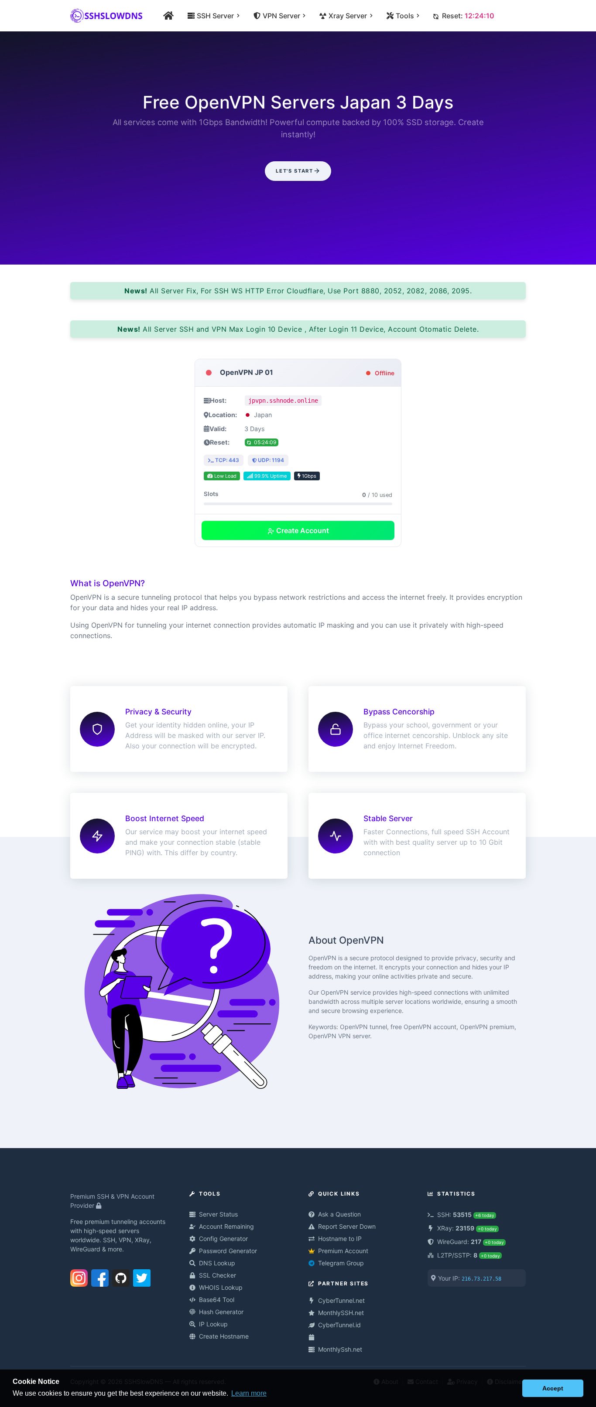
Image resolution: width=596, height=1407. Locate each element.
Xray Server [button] (347, 15)
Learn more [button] (249, 1393)
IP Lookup (213, 1324)
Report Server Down (347, 1226)
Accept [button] (552, 1388)
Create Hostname (224, 1336)
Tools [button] (404, 15)
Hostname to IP (340, 1238)
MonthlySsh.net (340, 1349)
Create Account (301, 530)
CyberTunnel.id (339, 1325)
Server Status (218, 1214)
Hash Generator (221, 1311)
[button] (513, 1388)
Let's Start (294, 171)
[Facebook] (100, 1276)
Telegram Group (341, 1263)
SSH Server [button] (214, 15)
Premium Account (343, 1250)
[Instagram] (79, 1276)
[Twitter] (142, 1276)
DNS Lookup (217, 1263)
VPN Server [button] (280, 15)
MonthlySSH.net (341, 1312)
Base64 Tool (216, 1299)
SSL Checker (217, 1275)
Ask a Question (339, 1214)
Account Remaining (226, 1226)
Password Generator (228, 1250)
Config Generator (223, 1238)
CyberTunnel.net (341, 1300)
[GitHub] (121, 1276)
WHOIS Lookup (221, 1287)
